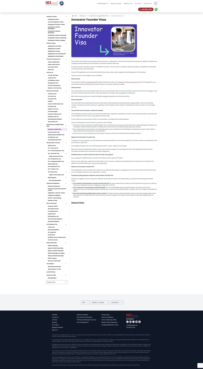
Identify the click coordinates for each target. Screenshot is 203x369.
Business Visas (52, 145)
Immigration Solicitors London (56, 24)
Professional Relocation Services (86, 320)
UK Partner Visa (52, 93)
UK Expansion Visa (53, 137)
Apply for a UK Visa (53, 109)
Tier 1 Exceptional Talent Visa (56, 161)
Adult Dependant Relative (55, 119)
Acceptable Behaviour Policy (110, 325)
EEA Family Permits (53, 208)
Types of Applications (54, 62)
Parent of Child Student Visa (55, 104)
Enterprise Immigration (53, 183)
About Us (55, 330)
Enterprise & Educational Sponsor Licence (57, 189)
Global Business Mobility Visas (56, 134)
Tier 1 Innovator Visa (53, 153)
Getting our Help (52, 200)
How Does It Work (53, 67)
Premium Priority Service (53, 59)
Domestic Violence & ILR (54, 114)
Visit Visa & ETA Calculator (84, 317)
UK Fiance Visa (52, 96)
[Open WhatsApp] (156, 9)
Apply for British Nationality (55, 248)
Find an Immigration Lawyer (56, 22)
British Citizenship (53, 245)
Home (75, 16)
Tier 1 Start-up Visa (53, 148)
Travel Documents (53, 240)
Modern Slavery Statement (110, 322)
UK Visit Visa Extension (54, 85)
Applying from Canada (54, 48)
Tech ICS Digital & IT (83, 322)
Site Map (54, 315)
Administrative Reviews (54, 266)
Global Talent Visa (53, 164)
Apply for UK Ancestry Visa (56, 174)
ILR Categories (52, 232)
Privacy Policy (106, 315)
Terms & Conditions (107, 317)
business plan (91, 82)
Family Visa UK (52, 78)
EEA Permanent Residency (55, 219)
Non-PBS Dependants (55, 180)
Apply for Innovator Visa (56, 156)
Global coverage (51, 43)
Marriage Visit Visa (53, 83)
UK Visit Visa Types (53, 75)
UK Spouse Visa (52, 99)
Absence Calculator (82, 315)
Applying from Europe (54, 51)
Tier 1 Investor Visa (53, 169)
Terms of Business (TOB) (109, 320)
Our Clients (55, 325)
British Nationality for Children (56, 253)
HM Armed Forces (53, 121)
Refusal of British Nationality (56, 255)
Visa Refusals (50, 263)
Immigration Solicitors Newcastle (57, 35)
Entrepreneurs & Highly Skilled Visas (55, 125)
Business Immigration (54, 186)
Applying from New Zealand (55, 56)
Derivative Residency (53, 221)
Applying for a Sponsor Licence (56, 193)
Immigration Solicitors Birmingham (54, 27)
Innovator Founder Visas (54, 129)
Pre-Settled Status (53, 211)
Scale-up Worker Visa (53, 132)
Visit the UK (50, 72)
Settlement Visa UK (53, 116)
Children (50, 101)
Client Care (51, 69)
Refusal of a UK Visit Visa (54, 88)
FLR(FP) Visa (51, 227)
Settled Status (52, 214)
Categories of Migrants (54, 195)
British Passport (52, 258)
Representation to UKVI (54, 269)
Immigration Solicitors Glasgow (56, 40)
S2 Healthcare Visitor (53, 80)
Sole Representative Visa (54, 139)
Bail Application (52, 278)
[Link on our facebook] (127, 322)
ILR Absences (51, 234)
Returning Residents (53, 229)
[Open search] (155, 3)
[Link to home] (52, 3)
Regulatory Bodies (57, 327)
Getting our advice (52, 16)
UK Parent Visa (52, 106)
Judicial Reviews (51, 272)
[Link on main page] (138, 316)
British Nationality (52, 242)
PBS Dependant (52, 177)
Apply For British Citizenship (55, 250)
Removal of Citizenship (54, 261)
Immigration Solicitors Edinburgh (57, 38)
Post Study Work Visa (54, 166)
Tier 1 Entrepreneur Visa (54, 159)
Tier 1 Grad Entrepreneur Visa (56, 150)
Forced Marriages (52, 111)
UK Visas (54, 320)
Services (54, 322)
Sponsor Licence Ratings (54, 198)
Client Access (148, 3)
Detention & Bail (51, 275)
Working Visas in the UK (53, 142)
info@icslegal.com (132, 325)
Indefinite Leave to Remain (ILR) (57, 237)
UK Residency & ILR (52, 224)
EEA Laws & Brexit (52, 203)
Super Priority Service (54, 64)
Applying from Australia (54, 46)
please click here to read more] (128, 82)
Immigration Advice (53, 19)
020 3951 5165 (147, 9)
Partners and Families (53, 91)
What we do (83, 16)
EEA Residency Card (53, 216)
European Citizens (53, 206)
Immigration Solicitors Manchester (54, 31)
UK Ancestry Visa (52, 172)
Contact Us (138, 3)
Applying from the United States (57, 53)
